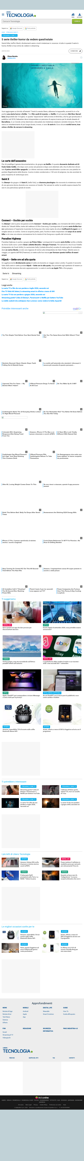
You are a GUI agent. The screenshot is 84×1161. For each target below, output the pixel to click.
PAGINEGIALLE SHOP (27, 1100)
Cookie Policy (43, 1104)
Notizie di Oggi (7, 1011)
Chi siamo (21, 1104)
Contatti (72, 1058)
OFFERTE (6, 727)
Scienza (5, 1020)
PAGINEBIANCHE (44, 1100)
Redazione (27, 1028)
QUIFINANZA (71, 1100)
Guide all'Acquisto (69, 1014)
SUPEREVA (42, 1102)
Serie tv (6, 273)
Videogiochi (6, 1038)
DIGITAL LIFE (7, 625)
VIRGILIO (9, 1100)
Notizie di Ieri (7, 1014)
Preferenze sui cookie (55, 1104)
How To (65, 1011)
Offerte (5, 1022)
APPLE (46, 625)
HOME (3, 32)
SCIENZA (6, 659)
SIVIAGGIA (64, 1100)
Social (5, 1032)
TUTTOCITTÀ (53, 1100)
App (24, 1017)
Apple (25, 1014)
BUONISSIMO (78, 1100)
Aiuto (64, 1104)
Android (25, 1011)
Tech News (6, 1017)
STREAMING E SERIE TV (12, 32)
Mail (73, 17)
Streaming (16, 273)
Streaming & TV (8, 1035)
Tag (54, 1058)
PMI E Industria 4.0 (70, 1028)
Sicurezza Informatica (48, 1030)
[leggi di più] (81, 57)
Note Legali (29, 1104)
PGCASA (36, 1100)
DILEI (58, 1100)
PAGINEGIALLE (16, 1100)
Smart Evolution (48, 1014)
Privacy (36, 1104)
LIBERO (4, 1100)
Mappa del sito (33, 1058)
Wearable (46, 1011)
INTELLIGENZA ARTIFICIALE (52, 693)
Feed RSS (12, 1058)
